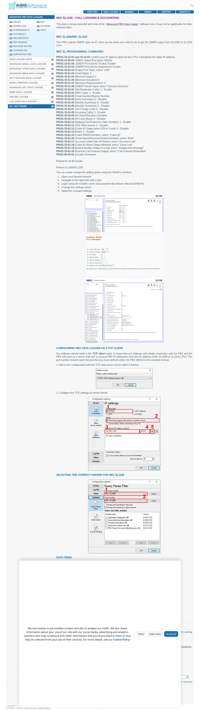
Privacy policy (44, 708)
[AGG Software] (27, 6)
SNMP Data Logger (20, 92)
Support (166, 12)
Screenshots (21, 30)
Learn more (155, 634)
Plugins (45, 26)
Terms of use (30, 708)
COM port (92, 12)
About (17, 22)
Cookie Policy (121, 639)
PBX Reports (21, 38)
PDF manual (20, 42)
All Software (18, 106)
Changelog (20, 50)
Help (43, 30)
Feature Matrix (22, 46)
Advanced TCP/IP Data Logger (27, 68)
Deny (141, 634)
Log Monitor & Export (23, 101)
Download (19, 26)
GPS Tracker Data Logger (25, 78)
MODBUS (129, 12)
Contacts (184, 12)
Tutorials (19, 34)
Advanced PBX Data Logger (122, 24)
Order (147, 12)
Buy (42, 22)
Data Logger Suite (20, 59)
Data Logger (111, 12)
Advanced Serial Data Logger (27, 64)
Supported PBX (22, 54)
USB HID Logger (18, 97)
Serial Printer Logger (23, 83)
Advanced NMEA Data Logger (27, 73)
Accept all (171, 634)
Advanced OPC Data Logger (26, 87)
